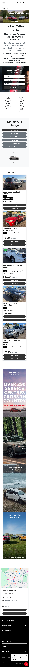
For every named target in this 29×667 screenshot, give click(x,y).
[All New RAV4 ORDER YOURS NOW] (14, 440)
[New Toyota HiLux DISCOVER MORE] (14, 535)
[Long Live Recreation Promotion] (14, 16)
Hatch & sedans (15, 133)
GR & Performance (14, 143)
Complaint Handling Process (10, 660)
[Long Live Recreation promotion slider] (16, 21)
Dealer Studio (24, 663)
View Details (14, 208)
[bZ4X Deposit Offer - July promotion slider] (12, 21)
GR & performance (14, 147)
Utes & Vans (14, 140)
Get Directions (14, 610)
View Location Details (14, 613)
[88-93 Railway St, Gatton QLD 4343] (7, 8)
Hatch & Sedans (14, 130)
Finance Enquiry (14, 205)
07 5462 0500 (8, 597)
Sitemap (10, 659)
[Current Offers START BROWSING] (14, 393)
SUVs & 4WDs (14, 137)
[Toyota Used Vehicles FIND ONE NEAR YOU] (14, 488)
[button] (25, 8)
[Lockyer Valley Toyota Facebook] (3, 663)
